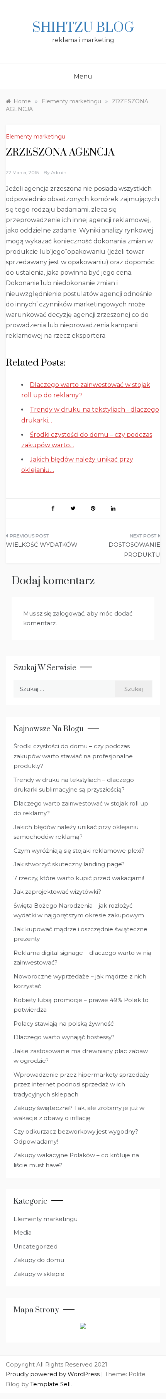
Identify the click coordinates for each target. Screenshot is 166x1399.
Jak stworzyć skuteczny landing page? (69, 864)
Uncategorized (36, 1246)
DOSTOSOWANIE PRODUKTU (134, 549)
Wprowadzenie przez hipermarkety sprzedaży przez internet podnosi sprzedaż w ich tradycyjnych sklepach (81, 1084)
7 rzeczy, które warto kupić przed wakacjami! (79, 878)
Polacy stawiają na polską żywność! (64, 1023)
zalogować (68, 613)
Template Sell (50, 1384)
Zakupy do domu (39, 1260)
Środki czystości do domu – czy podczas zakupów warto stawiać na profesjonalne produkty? (73, 756)
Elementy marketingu (35, 136)
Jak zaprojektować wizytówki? (57, 891)
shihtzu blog (83, 27)
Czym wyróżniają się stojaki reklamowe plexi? (79, 850)
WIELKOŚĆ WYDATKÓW (42, 544)
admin (58, 172)
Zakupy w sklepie (39, 1274)
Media (23, 1232)
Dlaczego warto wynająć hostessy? (64, 1037)
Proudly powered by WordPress (53, 1374)
